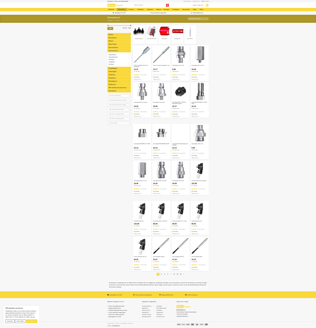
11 (174, 274)
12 (177, 274)
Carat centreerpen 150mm (158, 256)
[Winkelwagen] (207, 5)
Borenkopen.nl (110, 20)
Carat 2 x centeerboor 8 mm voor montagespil (141, 66)
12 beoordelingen (163, 188)
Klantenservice (196, 1)
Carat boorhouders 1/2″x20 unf (160, 221)
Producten (117, 20)
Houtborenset (160, 316)
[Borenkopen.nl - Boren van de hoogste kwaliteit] (115, 5)
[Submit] (167, 5)
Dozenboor (111, 59)
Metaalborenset (146, 316)
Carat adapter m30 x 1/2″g (197, 143)
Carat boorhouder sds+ (139, 221)
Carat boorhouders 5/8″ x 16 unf (179, 221)
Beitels (194, 9)
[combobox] (119, 95)
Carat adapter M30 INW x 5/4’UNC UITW (199, 103)
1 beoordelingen (162, 229)
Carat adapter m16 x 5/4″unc (197, 65)
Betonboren (111, 9)
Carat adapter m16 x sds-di (159, 102)
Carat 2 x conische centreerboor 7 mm (161, 65)
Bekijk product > (138, 79)
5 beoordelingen (201, 74)
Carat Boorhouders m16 (196, 221)
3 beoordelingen (143, 229)
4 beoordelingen (143, 74)
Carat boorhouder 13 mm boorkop (198, 180)
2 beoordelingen (162, 111)
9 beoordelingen (143, 188)
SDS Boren (159, 314)
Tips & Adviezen (187, 1)
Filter (110, 28)
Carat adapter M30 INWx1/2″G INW (142, 143)
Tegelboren (145, 308)
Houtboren (131, 9)
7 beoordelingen (181, 229)
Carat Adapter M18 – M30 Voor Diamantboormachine (179, 103)
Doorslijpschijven (161, 308)
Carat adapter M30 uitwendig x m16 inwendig (180, 144)
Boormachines (186, 9)
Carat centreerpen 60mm (196, 256)
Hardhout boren (146, 314)
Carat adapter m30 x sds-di (178, 180)
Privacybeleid (123, 323)
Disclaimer (130, 323)
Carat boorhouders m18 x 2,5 (140, 256)
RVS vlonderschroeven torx (117, 87)
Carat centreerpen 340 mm (178, 256)
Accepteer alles (32, 321)
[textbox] (118, 96)
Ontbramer (112, 84)
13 (180, 274)
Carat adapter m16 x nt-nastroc (140, 102)
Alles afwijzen (20, 321)
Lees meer (32, 317)
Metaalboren (140, 9)
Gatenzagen (166, 9)
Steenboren (150, 9)
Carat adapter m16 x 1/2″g (178, 65)
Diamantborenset (113, 57)
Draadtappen (175, 9)
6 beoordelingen (181, 111)
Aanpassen (10, 321)
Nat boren (111, 64)
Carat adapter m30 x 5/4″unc (140, 180)
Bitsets (201, 9)
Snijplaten (159, 310)
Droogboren (112, 62)
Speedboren (145, 312)
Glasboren (158, 9)
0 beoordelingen (162, 74)
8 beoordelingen (181, 74)
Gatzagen (159, 306)
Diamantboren (121, 9)
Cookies (117, 323)
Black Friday (112, 44)
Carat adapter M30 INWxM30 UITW (161, 143)
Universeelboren (146, 306)
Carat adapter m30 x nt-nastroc (160, 180)
